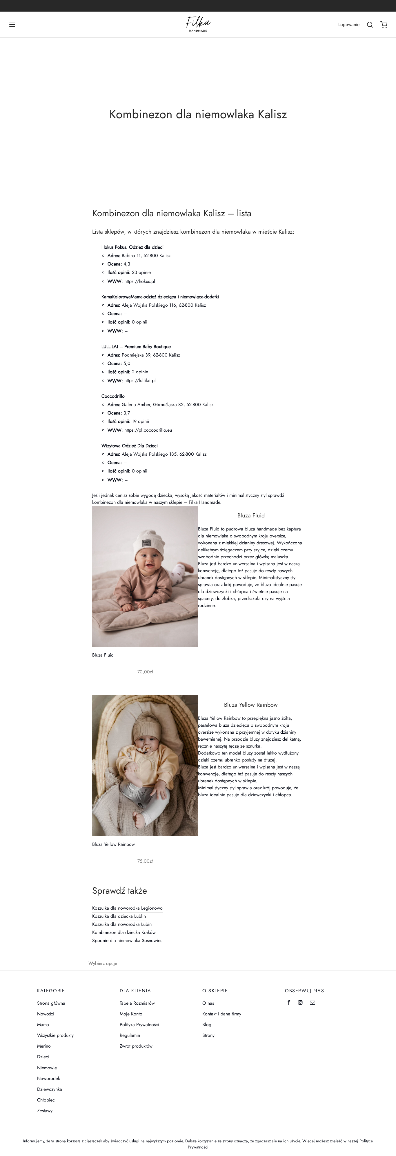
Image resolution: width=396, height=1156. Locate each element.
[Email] (312, 1003)
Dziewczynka (49, 1089)
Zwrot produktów (136, 1046)
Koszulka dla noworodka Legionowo (127, 908)
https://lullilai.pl (140, 380)
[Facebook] (289, 1003)
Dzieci (43, 1056)
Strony (208, 1035)
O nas (208, 1003)
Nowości (45, 1013)
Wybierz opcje (102, 963)
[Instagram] (300, 1003)
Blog (206, 1024)
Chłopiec (46, 1100)
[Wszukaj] (369, 24)
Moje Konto (131, 1013)
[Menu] (12, 24)
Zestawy (44, 1110)
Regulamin (130, 1035)
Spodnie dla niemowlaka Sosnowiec (127, 940)
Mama (43, 1024)
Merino (44, 1046)
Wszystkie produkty (55, 1035)
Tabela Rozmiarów (137, 1003)
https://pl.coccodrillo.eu (148, 430)
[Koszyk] (383, 24)
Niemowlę (47, 1067)
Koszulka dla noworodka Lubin (122, 924)
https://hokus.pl (139, 281)
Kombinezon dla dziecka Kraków (124, 932)
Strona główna (51, 1003)
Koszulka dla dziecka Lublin (119, 916)
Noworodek (48, 1078)
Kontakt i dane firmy (221, 1013)
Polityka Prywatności (139, 1024)
